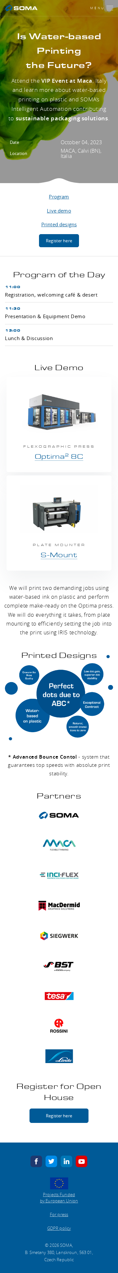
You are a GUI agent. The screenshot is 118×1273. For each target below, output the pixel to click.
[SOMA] (21, 8)
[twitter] (51, 1161)
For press (59, 1214)
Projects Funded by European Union (59, 1198)
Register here (59, 241)
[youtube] (82, 1161)
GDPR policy (59, 1228)
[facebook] (36, 1161)
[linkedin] (66, 1161)
